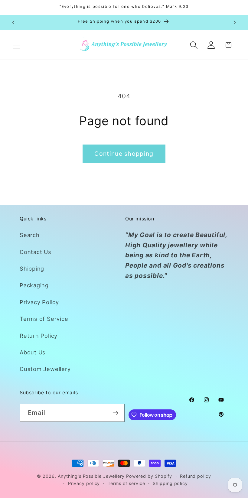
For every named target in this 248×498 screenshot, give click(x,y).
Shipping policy (170, 483)
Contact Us (35, 252)
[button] (16, 45)
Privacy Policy (39, 302)
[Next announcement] (234, 22)
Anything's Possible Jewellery (91, 476)
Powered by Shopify (149, 476)
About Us (33, 352)
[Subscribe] (115, 413)
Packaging (34, 285)
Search (30, 235)
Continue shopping (123, 153)
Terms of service (126, 483)
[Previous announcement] (13, 22)
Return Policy (38, 335)
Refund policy (195, 476)
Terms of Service (44, 318)
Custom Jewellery (45, 369)
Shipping (32, 268)
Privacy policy (84, 483)
